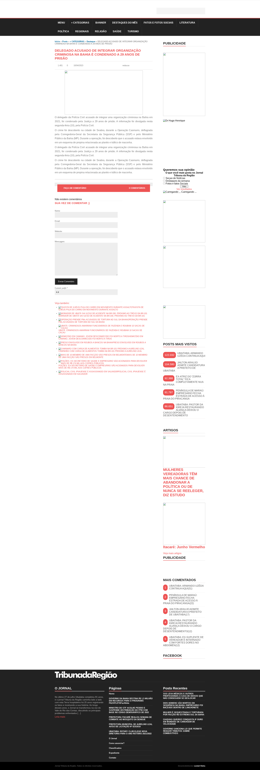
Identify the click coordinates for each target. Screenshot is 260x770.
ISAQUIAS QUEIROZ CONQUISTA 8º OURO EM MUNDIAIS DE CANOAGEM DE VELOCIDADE (183, 721)
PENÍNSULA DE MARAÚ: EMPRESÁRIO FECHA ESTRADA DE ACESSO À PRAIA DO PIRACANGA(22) (180, 599)
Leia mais (60, 716)
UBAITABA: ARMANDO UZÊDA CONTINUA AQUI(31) (186, 587)
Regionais (82, 31)
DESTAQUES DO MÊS (125, 22)
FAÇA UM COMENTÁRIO (75, 188)
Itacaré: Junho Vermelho (184, 547)
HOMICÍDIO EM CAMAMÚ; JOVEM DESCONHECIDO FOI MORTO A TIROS (101, 337)
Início (57, 41)
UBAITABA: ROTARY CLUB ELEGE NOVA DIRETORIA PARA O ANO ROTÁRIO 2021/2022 (130, 732)
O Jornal (113, 738)
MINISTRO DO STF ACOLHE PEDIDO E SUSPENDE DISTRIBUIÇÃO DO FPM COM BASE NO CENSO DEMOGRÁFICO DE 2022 (129, 710)
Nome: (57, 211)
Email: (57, 221)
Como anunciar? (116, 743)
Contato (112, 758)
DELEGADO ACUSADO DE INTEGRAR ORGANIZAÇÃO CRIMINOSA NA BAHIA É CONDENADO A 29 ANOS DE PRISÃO (98, 54)
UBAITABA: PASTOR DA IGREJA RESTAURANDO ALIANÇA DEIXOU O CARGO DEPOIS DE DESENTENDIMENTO (183, 410)
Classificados (115, 748)
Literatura (187, 22)
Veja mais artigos (172, 553)
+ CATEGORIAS (80, 22)
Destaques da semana (178, 181)
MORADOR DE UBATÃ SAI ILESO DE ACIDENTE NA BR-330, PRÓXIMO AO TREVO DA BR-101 (102, 316)
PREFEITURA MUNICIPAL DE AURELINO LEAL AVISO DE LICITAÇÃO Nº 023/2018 (130, 725)
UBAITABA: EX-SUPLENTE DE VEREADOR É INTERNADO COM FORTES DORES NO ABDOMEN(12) (183, 641)
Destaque (91, 41)
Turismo (133, 31)
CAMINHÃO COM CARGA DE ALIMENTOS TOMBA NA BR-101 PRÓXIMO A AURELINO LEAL (100, 351)
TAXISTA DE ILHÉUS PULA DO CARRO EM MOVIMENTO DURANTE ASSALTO (101, 308)
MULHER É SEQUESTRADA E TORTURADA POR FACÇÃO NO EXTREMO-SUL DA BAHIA (183, 713)
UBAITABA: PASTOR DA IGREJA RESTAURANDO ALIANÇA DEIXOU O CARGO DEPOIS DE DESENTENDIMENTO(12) (182, 626)
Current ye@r (61, 288)
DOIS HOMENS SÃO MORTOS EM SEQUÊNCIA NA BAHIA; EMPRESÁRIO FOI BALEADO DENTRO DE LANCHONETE (183, 705)
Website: (58, 231)
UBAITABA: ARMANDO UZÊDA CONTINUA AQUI (191, 354)
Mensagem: (60, 241)
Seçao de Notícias (175, 178)
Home (111, 694)
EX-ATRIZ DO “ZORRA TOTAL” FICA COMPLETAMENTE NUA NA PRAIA (183, 380)
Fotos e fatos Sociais (177, 183)
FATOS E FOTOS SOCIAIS (158, 22)
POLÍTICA (63, 31)
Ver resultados (184, 189)
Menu (61, 22)
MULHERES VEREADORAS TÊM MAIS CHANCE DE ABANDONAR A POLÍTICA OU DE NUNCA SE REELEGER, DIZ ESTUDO (183, 482)
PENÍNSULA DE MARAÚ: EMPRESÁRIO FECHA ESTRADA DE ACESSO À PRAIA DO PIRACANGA (183, 394)
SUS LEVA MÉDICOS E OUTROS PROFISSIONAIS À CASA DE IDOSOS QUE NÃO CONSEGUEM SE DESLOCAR (183, 696)
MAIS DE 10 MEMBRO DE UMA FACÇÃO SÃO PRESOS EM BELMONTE (103, 356)
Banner (100, 22)
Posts (65, 41)
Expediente (114, 753)
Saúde (117, 31)
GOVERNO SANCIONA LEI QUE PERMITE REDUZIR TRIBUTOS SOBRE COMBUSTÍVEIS (182, 731)
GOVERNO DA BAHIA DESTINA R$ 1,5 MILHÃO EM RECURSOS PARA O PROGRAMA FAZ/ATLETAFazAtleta (131, 700)
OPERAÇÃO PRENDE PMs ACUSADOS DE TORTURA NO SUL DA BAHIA (103, 320)
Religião (101, 31)
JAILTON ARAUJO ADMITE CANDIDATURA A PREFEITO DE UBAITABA (184, 366)
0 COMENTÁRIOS (137, 188)
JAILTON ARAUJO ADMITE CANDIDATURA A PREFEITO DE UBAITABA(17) (185, 612)
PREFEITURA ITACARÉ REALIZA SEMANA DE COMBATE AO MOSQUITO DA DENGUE (130, 718)
